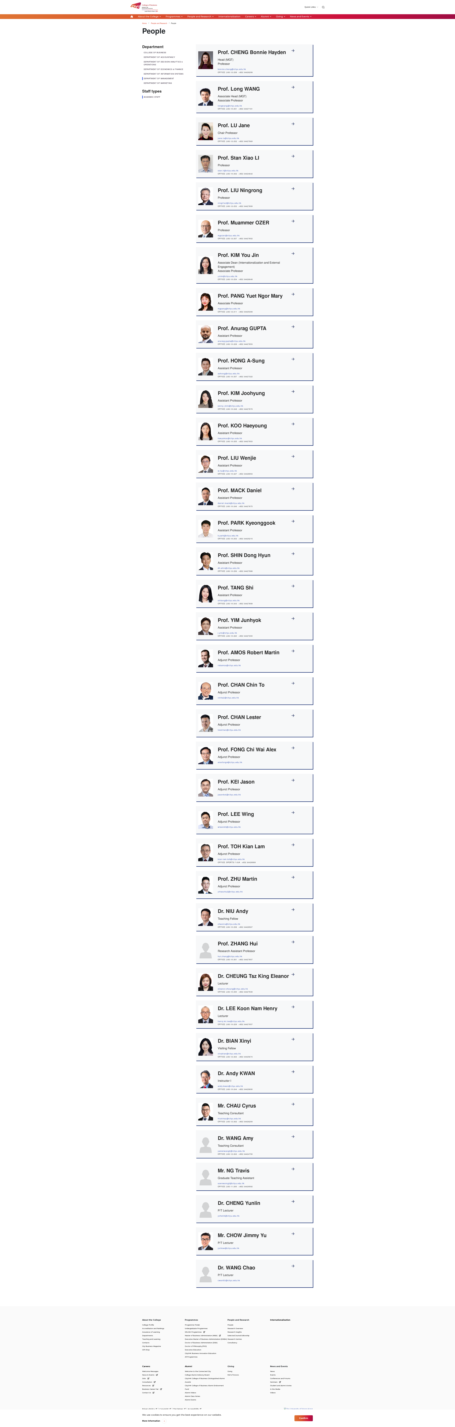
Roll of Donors (233, 1375)
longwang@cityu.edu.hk (230, 105)
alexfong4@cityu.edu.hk (230, 762)
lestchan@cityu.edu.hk (229, 730)
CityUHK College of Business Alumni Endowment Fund (204, 1387)
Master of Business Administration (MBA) (201, 1335)
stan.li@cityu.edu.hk (228, 170)
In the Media (275, 1389)
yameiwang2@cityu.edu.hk (231, 1151)
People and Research (159, 23)
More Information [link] (151, 1421)
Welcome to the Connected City (198, 1371)
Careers (146, 1366)
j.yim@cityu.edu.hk (227, 633)
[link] (323, 7)
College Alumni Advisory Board (197, 1375)
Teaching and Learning (151, 1339)
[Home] (144, 7)
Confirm (303, 1418)
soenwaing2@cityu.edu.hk (231, 1183)
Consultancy (232, 1343)
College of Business (155, 52)
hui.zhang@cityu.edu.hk (230, 956)
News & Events (148, 1375)
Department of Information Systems (163, 74)
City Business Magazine (151, 1346)
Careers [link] (249, 16)
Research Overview (235, 1328)
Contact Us (146, 1393)
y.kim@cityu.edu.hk (227, 276)
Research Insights (235, 1332)
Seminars (274, 1382)
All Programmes (191, 1357)
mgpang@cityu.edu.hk (229, 308)
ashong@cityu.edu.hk (229, 373)
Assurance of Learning (151, 1332)
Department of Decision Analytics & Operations (163, 63)
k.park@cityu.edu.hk (228, 535)
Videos (273, 1393)
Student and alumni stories (281, 1385)
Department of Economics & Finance (163, 69)
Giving (230, 1371)
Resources (146, 1385)
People (230, 1325)
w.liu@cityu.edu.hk (227, 470)
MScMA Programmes (193, 1332)
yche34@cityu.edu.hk (228, 1215)
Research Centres (235, 1339)
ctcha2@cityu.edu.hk (228, 697)
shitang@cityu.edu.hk (229, 600)
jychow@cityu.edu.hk (228, 1248)
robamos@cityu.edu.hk (229, 665)
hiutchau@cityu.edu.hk (229, 1118)
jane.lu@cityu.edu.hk (228, 138)
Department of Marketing (158, 83)
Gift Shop (146, 1350)
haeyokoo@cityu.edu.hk (230, 438)
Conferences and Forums (280, 1378)
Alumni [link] (265, 16)
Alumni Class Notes (192, 1396)
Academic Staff (152, 97)
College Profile (148, 1325)
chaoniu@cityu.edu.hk (229, 924)
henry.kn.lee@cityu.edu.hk (231, 1021)
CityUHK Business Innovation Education (200, 1353)
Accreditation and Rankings (153, 1328)
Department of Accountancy (159, 57)
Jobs (144, 1378)
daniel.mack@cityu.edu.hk (231, 503)
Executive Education (193, 1350)
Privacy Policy (148, 1409)
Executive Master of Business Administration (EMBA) (206, 1339)
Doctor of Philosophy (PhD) (196, 1346)
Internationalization (280, 1320)
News (272, 1371)
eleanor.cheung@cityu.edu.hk (233, 988)
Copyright (164, 1409)
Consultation (147, 1382)
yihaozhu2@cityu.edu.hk (230, 891)
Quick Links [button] (310, 7)
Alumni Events (190, 1400)
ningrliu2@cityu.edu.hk (229, 203)
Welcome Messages (150, 1371)
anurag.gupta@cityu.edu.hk (232, 341)
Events (273, 1375)
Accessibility (193, 1409)
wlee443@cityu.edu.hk (229, 827)
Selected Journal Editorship (238, 1335)
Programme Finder (192, 1325)
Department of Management (159, 78)
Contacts (145, 1343)
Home (131, 16)
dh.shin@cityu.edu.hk (229, 568)
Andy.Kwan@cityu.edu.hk (230, 1086)
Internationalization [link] (229, 16)
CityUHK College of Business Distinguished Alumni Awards (205, 1380)
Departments (147, 1335)
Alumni (188, 1366)
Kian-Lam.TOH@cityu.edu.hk (231, 859)
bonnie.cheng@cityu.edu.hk (232, 69)
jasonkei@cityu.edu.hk (229, 794)
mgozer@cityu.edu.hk (229, 235)
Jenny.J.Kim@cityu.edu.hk (230, 405)
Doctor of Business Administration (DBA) (201, 1343)
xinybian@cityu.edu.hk (229, 1053)
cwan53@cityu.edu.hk (229, 1280)
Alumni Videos (190, 1393)
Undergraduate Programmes (196, 1328)
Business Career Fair (150, 1389)
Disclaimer (178, 1409)
